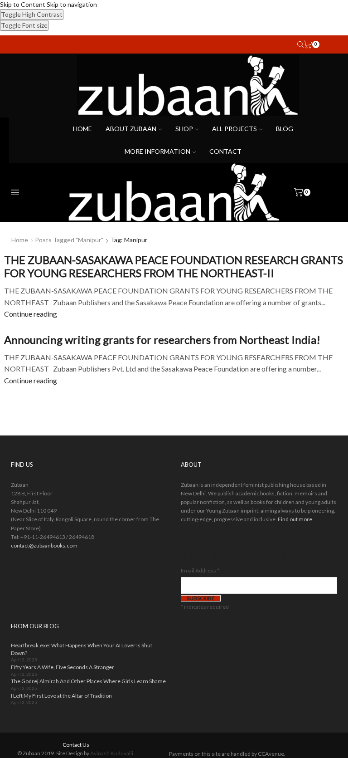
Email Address (200, 570)
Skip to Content (22, 4)
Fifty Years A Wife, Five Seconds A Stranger (62, 667)
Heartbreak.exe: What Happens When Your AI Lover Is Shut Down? (81, 649)
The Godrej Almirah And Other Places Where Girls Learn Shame (88, 681)
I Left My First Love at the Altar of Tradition (61, 695)
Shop (184, 128)
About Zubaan (131, 128)
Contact (225, 151)
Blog (284, 128)
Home (82, 128)
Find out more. (296, 519)
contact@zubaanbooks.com (44, 545)
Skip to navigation (72, 4)
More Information (157, 151)
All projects (234, 128)
